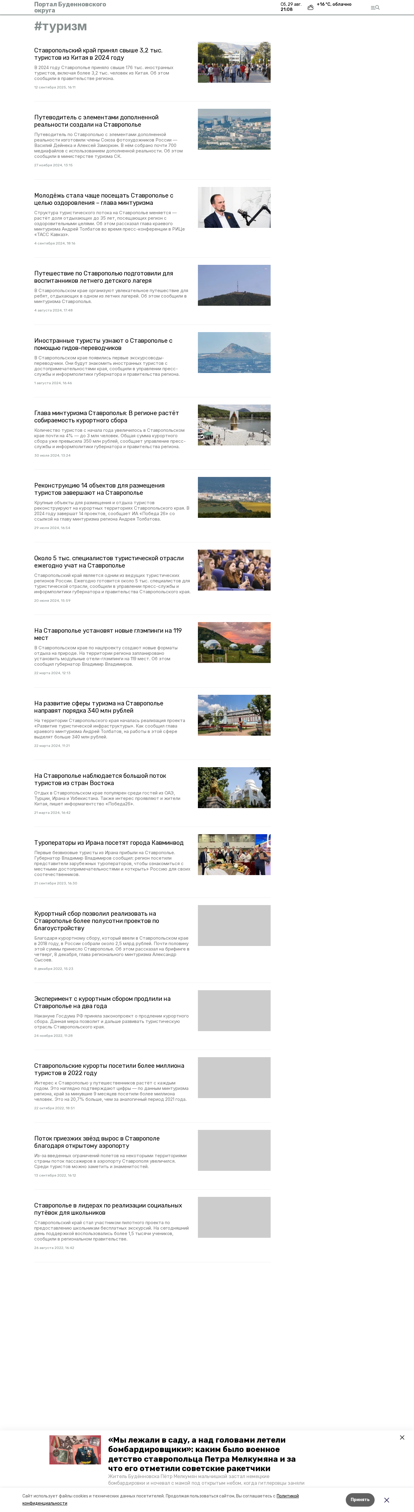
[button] (75, 1449)
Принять (360, 1499)
